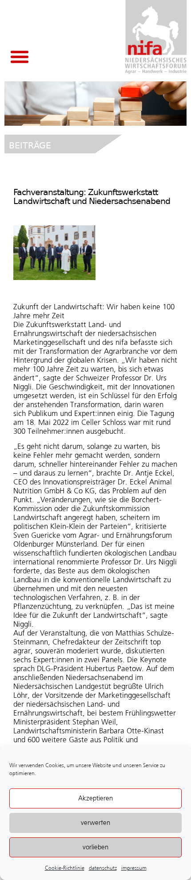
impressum (134, 868)
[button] (19, 56)
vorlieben (95, 847)
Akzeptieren (95, 798)
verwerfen (95, 823)
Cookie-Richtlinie (64, 868)
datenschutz (103, 868)
